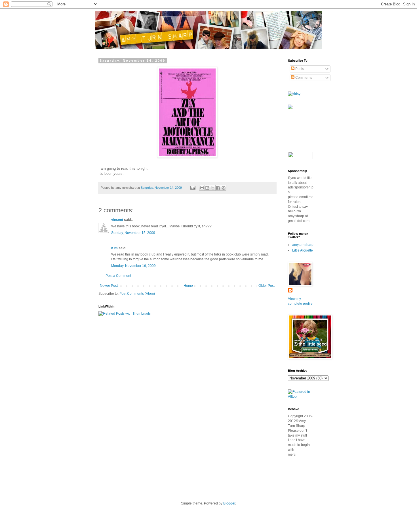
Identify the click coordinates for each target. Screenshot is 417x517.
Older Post (266, 286)
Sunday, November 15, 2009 (133, 233)
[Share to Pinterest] (223, 188)
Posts (299, 69)
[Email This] (202, 188)
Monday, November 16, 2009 (133, 266)
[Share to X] (213, 188)
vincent (117, 220)
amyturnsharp (302, 245)
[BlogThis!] (207, 188)
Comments (303, 78)
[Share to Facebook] (218, 188)
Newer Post (109, 286)
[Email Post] (192, 187)
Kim (114, 248)
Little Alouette (302, 250)
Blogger (229, 503)
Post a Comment (118, 276)
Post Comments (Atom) (137, 294)
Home (188, 286)
